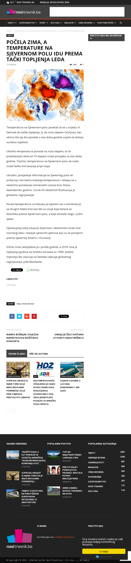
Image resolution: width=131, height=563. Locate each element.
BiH (35, 376)
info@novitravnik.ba (64, 537)
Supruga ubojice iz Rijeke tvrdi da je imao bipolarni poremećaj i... (32, 477)
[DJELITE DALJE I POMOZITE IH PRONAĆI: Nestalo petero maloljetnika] (53, 470)
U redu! (104, 551)
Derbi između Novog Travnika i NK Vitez (72, 490)
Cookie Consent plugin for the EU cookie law (104, 557)
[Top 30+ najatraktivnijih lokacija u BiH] (53, 454)
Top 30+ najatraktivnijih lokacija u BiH (71, 454)
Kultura (55, 23)
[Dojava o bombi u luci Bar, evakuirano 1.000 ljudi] (72, 370)
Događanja (94, 476)
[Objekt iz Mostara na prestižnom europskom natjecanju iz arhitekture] (12, 493)
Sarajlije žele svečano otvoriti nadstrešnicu (68, 336)
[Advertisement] (87, 12)
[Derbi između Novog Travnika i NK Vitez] (53, 490)
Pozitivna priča (105, 23)
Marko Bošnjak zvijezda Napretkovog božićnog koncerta (22, 338)
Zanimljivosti (96, 462)
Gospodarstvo (27, 23)
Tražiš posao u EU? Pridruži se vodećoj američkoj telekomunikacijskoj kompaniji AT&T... (33, 457)
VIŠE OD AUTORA (38, 353)
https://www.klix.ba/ (25, 303)
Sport (42, 23)
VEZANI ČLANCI (16, 353)
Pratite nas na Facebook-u (106, 37)
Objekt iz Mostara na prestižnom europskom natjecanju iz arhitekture (32, 496)
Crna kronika (85, 23)
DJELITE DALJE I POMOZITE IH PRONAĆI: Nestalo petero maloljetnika (72, 473)
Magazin (68, 23)
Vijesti (11, 23)
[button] (121, 23)
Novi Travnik (95, 486)
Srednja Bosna (96, 457)
